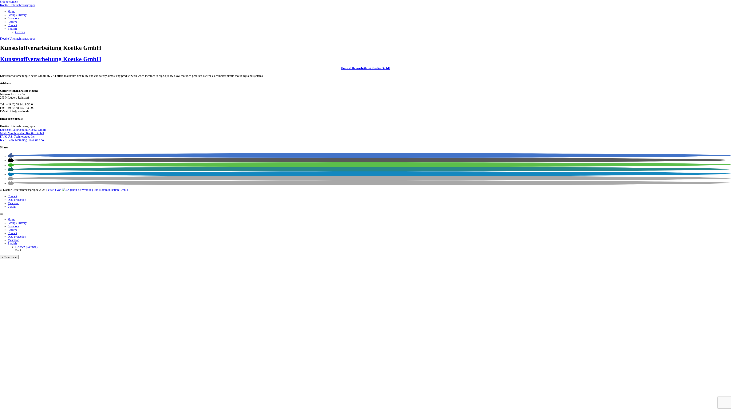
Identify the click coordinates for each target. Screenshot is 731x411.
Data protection (17, 199)
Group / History (17, 15)
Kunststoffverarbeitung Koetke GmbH (50, 59)
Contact (12, 25)
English (12, 28)
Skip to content (9, 1)
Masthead (13, 203)
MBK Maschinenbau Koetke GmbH (22, 133)
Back (18, 250)
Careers (12, 21)
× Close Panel (9, 257)
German (20, 32)
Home (11, 11)
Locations (13, 18)
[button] (11, 156)
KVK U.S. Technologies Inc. (17, 136)
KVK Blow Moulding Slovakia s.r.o (22, 140)
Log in (12, 206)
